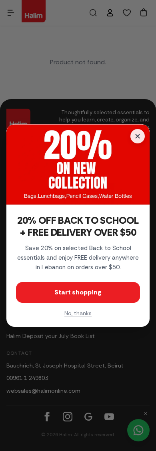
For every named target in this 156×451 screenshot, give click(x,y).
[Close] (137, 136)
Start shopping (78, 292)
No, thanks (78, 313)
